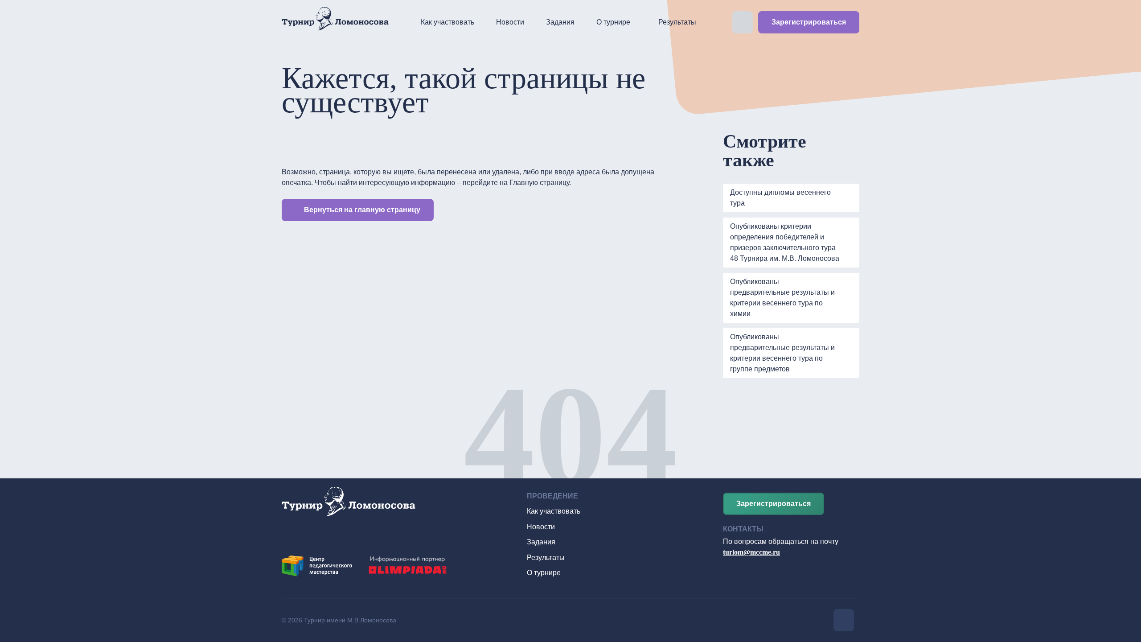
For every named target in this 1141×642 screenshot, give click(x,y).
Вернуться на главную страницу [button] (362, 210)
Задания (560, 22)
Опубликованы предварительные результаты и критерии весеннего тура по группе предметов (782, 353)
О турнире (613, 22)
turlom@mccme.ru (751, 552)
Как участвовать (447, 22)
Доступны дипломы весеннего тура (780, 198)
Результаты (677, 22)
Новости (510, 22)
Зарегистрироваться (809, 22)
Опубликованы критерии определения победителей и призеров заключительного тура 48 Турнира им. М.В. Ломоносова (784, 242)
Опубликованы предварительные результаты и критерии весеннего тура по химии (782, 297)
